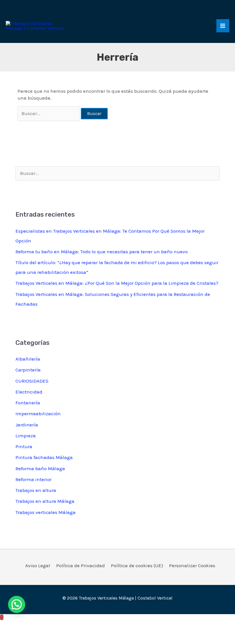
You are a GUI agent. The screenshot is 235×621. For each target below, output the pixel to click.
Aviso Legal (37, 565)
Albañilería (27, 359)
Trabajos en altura (35, 490)
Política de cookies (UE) (137, 565)
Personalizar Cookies (192, 565)
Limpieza (25, 435)
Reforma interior (33, 479)
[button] (16, 604)
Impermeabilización (38, 413)
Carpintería (28, 370)
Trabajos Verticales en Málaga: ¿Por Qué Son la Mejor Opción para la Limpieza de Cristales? (116, 283)
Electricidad (28, 392)
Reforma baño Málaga (40, 468)
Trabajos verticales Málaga (45, 512)
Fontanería (27, 403)
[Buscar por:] (49, 113)
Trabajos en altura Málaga (45, 501)
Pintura (23, 446)
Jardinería (26, 425)
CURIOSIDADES (31, 381)
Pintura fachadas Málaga (44, 457)
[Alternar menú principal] (223, 25)
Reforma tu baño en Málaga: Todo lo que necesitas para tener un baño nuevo (101, 251)
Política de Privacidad (80, 565)
